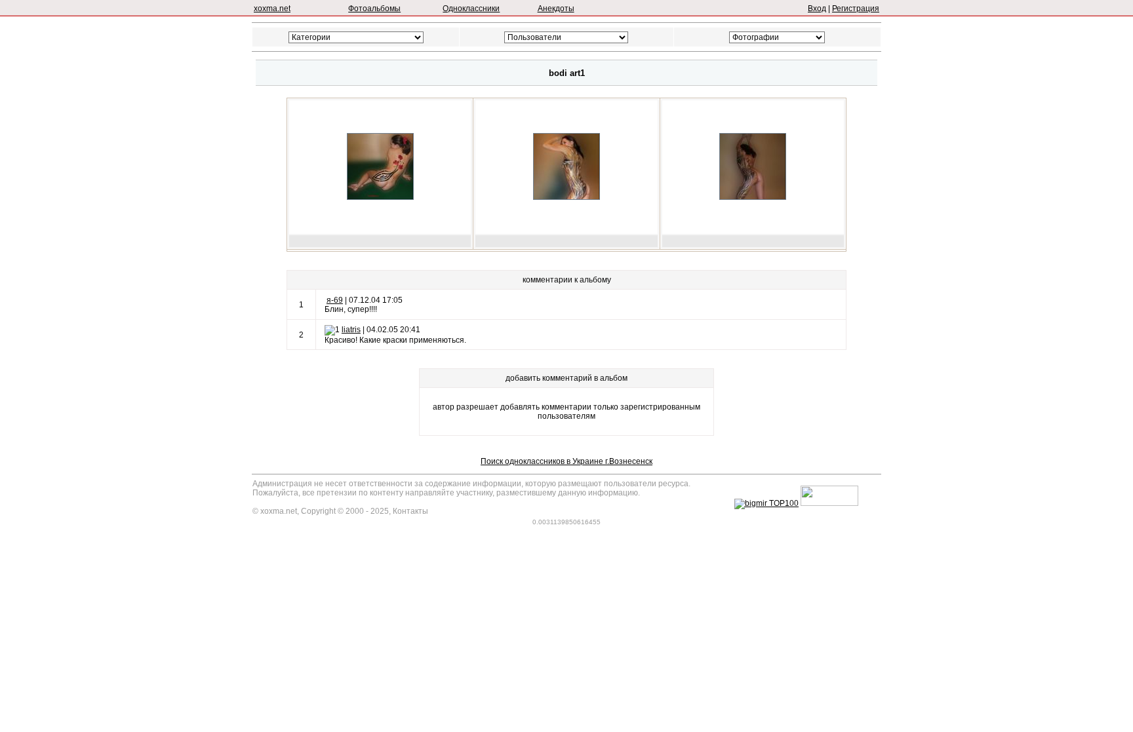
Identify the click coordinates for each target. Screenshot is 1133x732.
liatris (351, 329)
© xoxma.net (274, 511)
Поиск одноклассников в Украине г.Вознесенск (566, 461)
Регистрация (855, 8)
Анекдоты (556, 8)
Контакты (410, 511)
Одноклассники (471, 8)
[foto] (380, 197)
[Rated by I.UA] (829, 503)
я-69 (335, 300)
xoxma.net (272, 8)
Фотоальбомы (374, 8)
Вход (817, 8)
